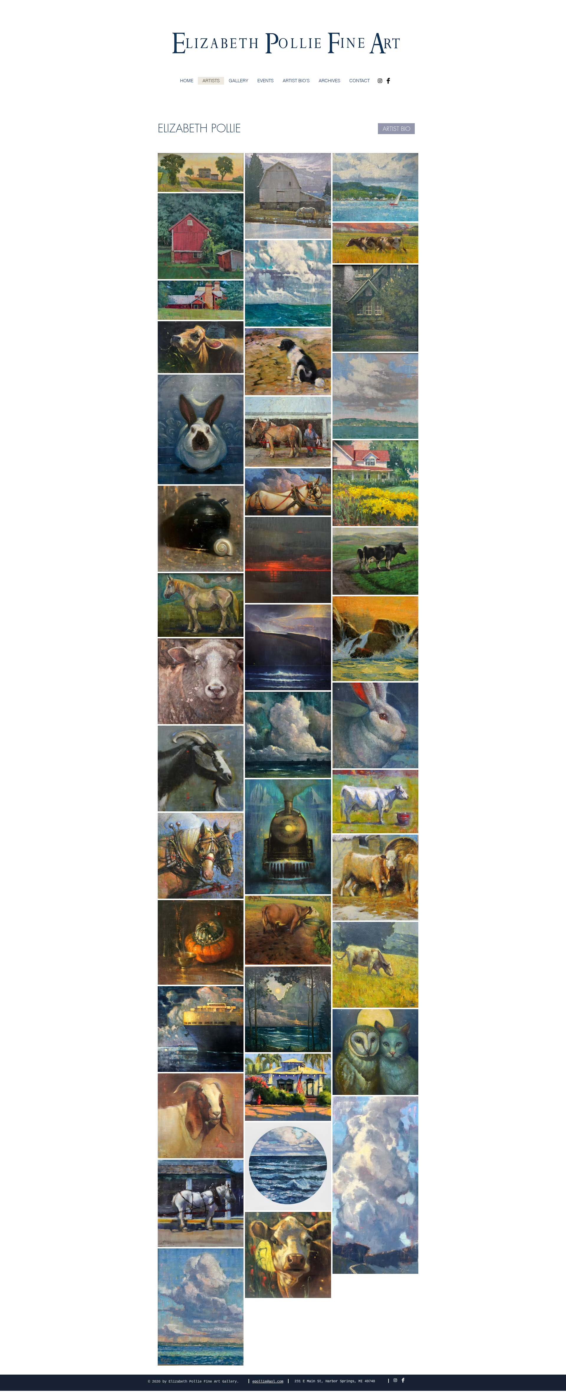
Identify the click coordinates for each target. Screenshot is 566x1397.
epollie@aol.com (267, 1382)
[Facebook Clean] (403, 1380)
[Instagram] (380, 81)
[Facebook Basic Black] (388, 81)
